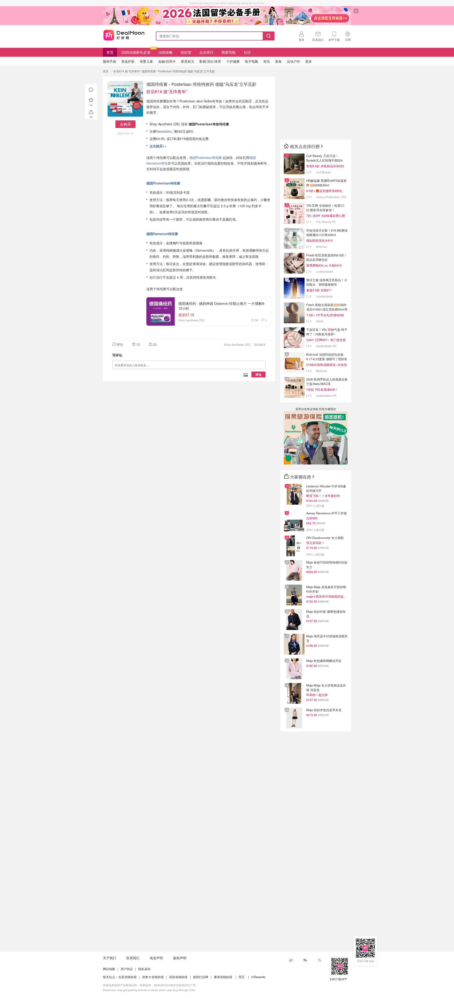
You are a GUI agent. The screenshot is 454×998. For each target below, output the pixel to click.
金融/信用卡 (167, 61)
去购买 (125, 124)
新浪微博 (290, 960)
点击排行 (206, 52)
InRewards (258, 977)
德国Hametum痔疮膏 (162, 233)
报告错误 (260, 344)
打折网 (123, 35)
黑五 (242, 977)
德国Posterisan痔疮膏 (206, 157)
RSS (319, 960)
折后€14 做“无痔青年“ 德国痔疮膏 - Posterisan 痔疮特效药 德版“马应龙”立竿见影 (164, 71)
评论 (258, 374)
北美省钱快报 (127, 977)
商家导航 (229, 52)
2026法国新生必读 (136, 52)
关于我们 (109, 957)
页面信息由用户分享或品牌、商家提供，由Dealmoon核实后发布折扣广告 (149, 985)
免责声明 (156, 957)
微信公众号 (305, 960)
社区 (247, 52)
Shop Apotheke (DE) (237, 344)
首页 (110, 52)
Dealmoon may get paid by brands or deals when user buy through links (149, 990)
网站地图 (109, 969)
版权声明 (179, 957)
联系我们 (133, 957)
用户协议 (127, 969)
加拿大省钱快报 (153, 977)
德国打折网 (200, 977)
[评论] (91, 90)
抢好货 (186, 52)
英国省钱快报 (178, 977)
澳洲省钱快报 (223, 977)
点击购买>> (157, 146)
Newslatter (164, 131)
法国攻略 (165, 52)
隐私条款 (144, 969)
